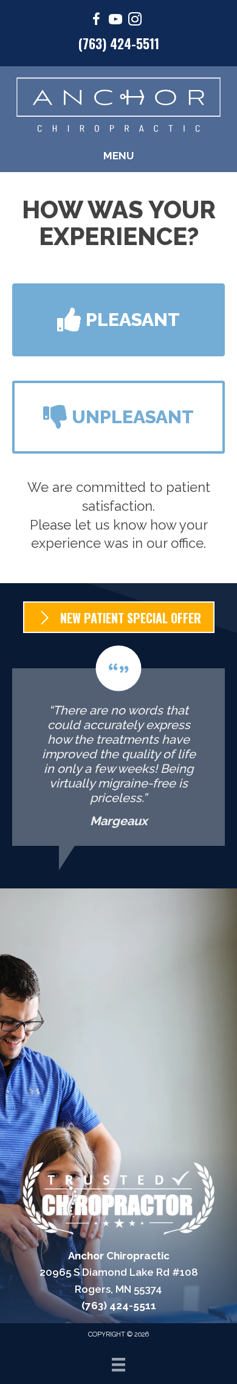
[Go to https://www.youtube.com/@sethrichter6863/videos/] (115, 21)
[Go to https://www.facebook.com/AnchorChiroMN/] (96, 21)
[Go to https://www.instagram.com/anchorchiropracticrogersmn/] (135, 21)
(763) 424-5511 (118, 43)
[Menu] (118, 1364)
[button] (118, 319)
